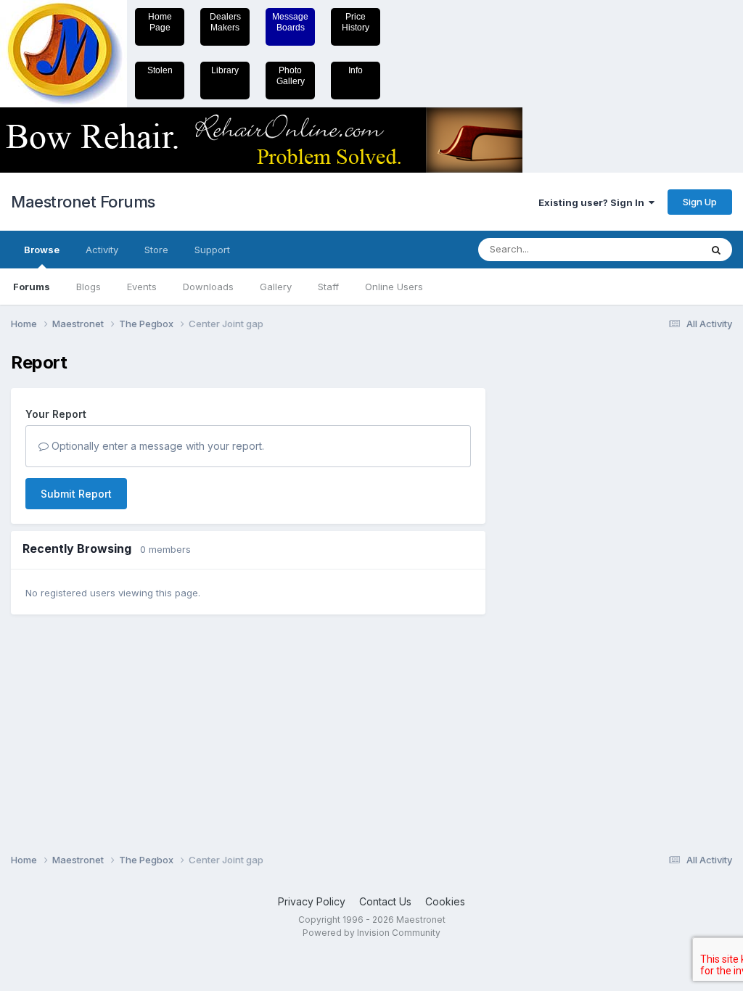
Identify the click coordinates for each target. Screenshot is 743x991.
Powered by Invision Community (371, 932)
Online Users (394, 286)
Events (142, 286)
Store (156, 249)
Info (355, 70)
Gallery (276, 286)
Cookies (445, 901)
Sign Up (700, 201)
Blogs (88, 286)
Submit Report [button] (76, 494)
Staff (328, 286)
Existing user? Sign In (593, 202)
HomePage (160, 22)
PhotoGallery (290, 75)
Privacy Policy (311, 901)
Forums (31, 286)
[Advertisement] (558, 570)
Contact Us (385, 901)
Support (212, 249)
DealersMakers (225, 22)
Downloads (208, 286)
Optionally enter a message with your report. (156, 446)
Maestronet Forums (83, 201)
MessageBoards (290, 22)
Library (225, 70)
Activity (102, 249)
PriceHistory (355, 22)
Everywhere (655, 249)
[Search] (716, 249)
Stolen (160, 70)
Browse (41, 249)
